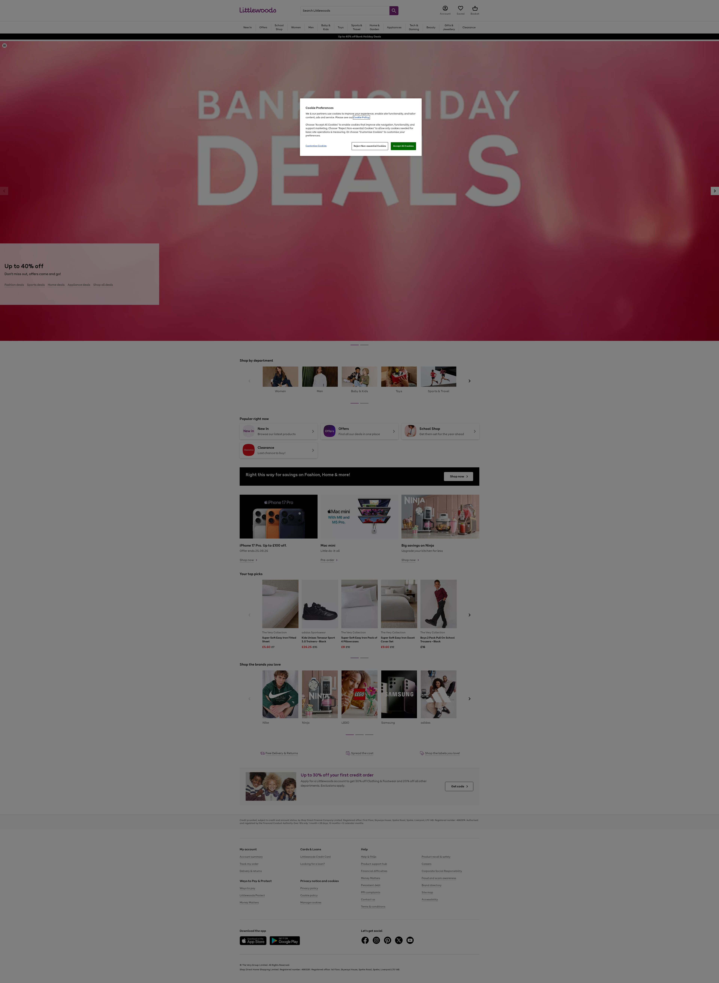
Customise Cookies (316, 145)
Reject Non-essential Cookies (370, 145)
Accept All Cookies (403, 145)
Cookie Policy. (361, 117)
